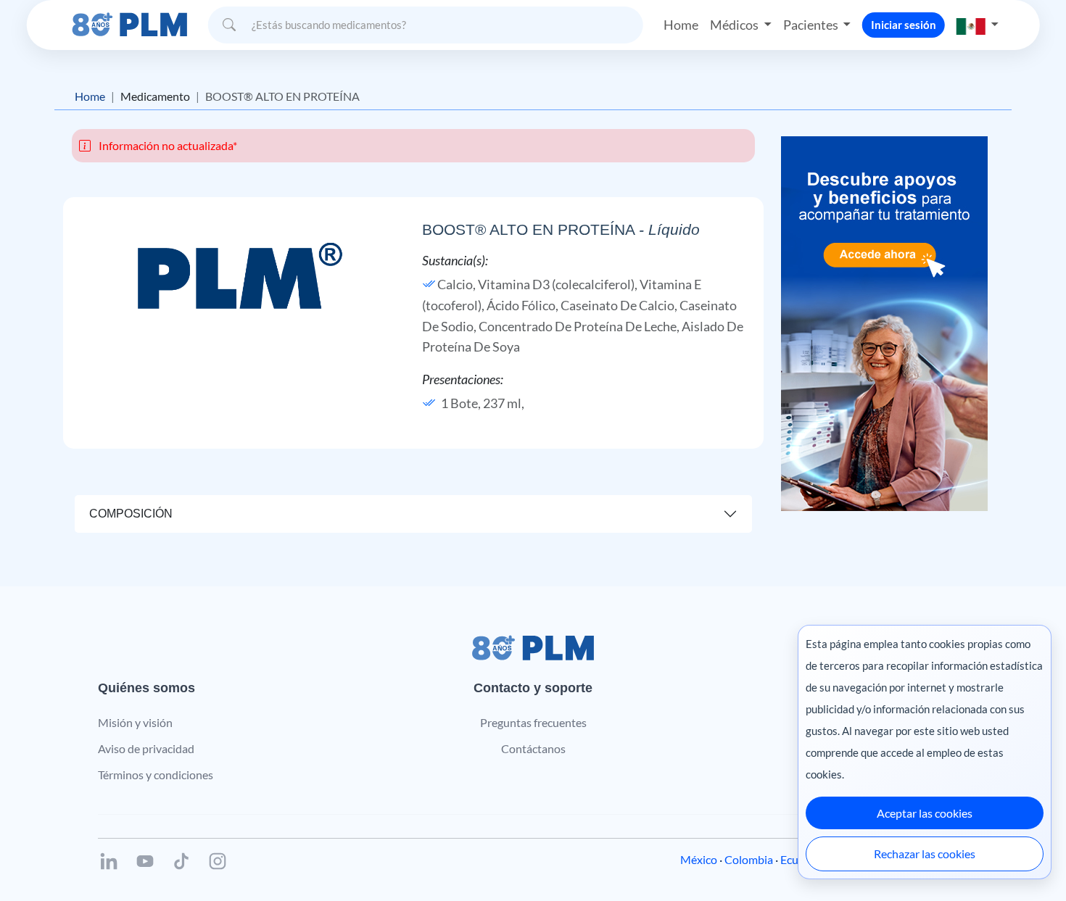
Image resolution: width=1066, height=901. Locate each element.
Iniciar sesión (903, 24)
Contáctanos (533, 748)
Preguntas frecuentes (533, 722)
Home (681, 25)
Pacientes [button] (811, 25)
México (698, 859)
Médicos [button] (735, 25)
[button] (977, 25)
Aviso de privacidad (146, 748)
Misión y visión (135, 722)
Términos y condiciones (155, 774)
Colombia (748, 859)
